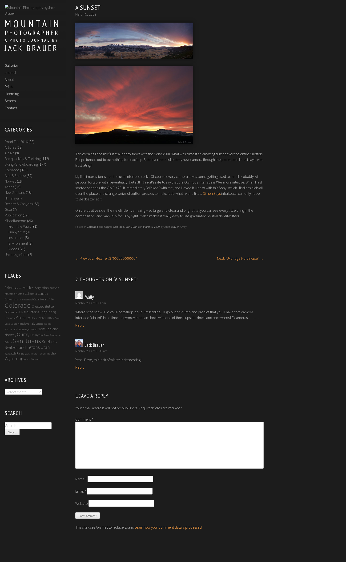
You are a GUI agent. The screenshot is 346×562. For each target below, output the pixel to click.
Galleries (11, 65)
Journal (10, 72)
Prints (9, 86)
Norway (10, 181)
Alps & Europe (15, 175)
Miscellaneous (15, 220)
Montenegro (23, 329)
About (9, 79)
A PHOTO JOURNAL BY (31, 40)
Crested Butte (43, 306)
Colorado (92, 226)
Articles (10, 147)
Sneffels (49, 341)
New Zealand (15, 192)
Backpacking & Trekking (23, 158)
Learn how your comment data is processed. (168, 527)
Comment (84, 419)
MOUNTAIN (33, 23)
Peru (46, 335)
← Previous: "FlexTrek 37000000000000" (106, 258)
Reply (79, 325)
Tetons (33, 347)
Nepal (34, 329)
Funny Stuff (16, 232)
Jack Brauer (171, 226)
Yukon (27, 359)
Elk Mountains (29, 312)
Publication (13, 215)
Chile (50, 299)
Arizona (54, 288)
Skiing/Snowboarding (21, 164)
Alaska (9, 153)
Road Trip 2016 (16, 141)
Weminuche (48, 353)
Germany (23, 317)
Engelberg (48, 312)
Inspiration (16, 237)
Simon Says (212, 193)
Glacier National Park (42, 318)
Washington (32, 353)
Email (80, 491)
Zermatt (35, 359)
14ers (9, 287)
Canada (43, 293)
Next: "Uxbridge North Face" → (240, 258)
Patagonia (36, 335)
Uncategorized (16, 254)
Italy (32, 323)
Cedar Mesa (39, 299)
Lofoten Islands (43, 323)
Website (81, 503)
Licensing (12, 93)
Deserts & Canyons (19, 203)
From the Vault (19, 226)
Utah (45, 347)
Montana (10, 329)
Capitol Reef (26, 299)
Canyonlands (12, 299)
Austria (20, 293)
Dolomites (12, 312)
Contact (11, 107)
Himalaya (12, 198)
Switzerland (15, 347)
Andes (9, 186)
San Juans (132, 226)
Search (10, 100)
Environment (18, 243)
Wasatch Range (14, 353)
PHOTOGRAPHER (32, 32)
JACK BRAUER (31, 48)
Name (81, 479)
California (31, 294)
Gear (8, 209)
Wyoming (14, 358)
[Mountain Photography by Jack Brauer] (32, 13)
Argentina (42, 288)
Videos (13, 249)
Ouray (23, 334)
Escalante (10, 318)
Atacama (10, 293)
